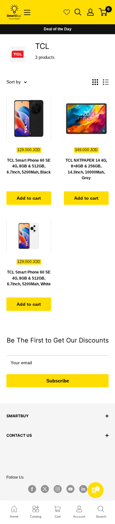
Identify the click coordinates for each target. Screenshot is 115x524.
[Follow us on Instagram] (57, 489)
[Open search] (77, 12)
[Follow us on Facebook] (32, 489)
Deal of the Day (58, 29)
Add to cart (29, 198)
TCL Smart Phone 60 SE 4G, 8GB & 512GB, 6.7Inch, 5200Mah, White (29, 278)
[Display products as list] (106, 82)
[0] (103, 12)
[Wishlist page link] (67, 12)
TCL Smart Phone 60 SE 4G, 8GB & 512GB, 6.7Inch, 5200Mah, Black (29, 166)
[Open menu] (27, 12)
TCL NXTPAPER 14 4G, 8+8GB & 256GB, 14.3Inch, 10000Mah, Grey (86, 169)
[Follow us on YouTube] (70, 489)
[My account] (90, 12)
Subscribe (57, 380)
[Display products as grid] (95, 82)
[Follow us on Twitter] (45, 489)
